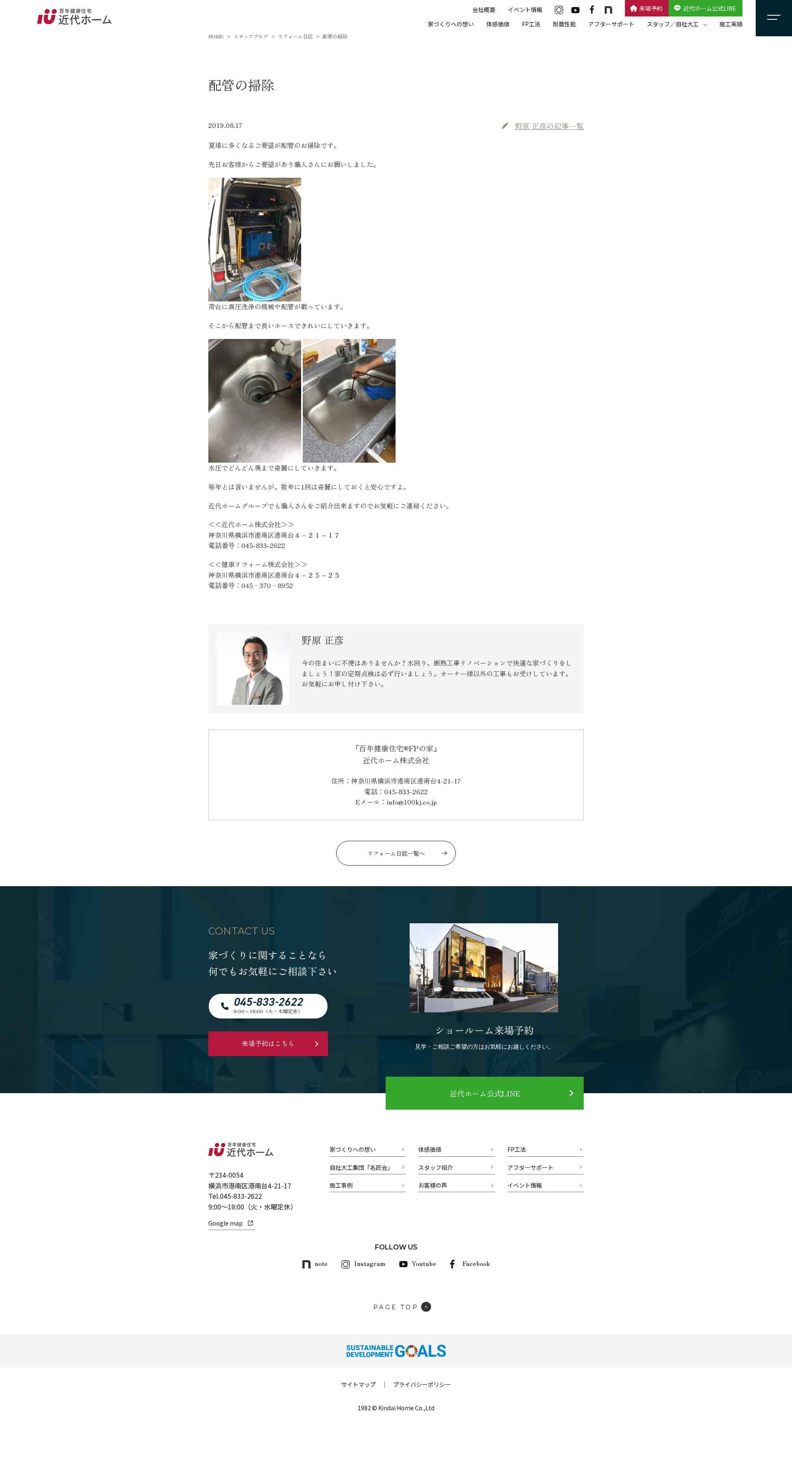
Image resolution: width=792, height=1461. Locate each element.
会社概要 (483, 9)
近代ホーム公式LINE (709, 8)
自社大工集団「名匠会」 (361, 1167)
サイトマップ (358, 1384)
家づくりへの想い (451, 24)
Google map (225, 1223)
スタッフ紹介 (435, 1167)
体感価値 (497, 24)
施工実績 (730, 24)
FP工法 (531, 24)
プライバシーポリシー (422, 1384)
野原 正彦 (549, 125)
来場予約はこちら (268, 1043)
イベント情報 (525, 9)
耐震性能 (564, 24)
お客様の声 (432, 1185)
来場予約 (650, 8)
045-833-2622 (241, 1196)
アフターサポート (611, 24)
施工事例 (341, 1185)
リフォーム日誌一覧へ (396, 853)
